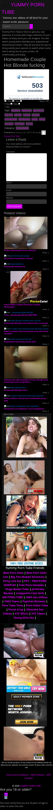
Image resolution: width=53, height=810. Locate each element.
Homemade (22, 128)
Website (9, 198)
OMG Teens (12, 601)
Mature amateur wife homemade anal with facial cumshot (26, 332)
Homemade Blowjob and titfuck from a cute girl (26, 323)
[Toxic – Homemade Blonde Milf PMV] (18, 312)
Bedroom (27, 110)
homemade (11, 119)
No (5, 797)
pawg (35, 119)
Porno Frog (15, 609)
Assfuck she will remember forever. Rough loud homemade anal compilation (26, 381)
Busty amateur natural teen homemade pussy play (25, 399)
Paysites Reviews (33, 601)
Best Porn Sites (13, 573)
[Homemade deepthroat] (14, 264)
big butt (9, 115)
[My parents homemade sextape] (17, 256)
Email (9, 190)
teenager (19, 123)
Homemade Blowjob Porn (15, 390)
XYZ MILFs (21, 613)
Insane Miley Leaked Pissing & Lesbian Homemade (22, 305)
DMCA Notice (37, 774)
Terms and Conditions (17, 774)
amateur (15, 110)
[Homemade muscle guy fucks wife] (18, 339)
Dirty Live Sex (12, 581)
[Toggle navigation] (5, 5)
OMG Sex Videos (36, 597)
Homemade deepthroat (14, 266)
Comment (10, 152)
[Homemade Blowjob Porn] (15, 387)
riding (42, 119)
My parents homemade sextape (18, 258)
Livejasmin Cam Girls (30, 593)
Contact (29, 778)
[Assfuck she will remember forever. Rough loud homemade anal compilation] (26, 362)
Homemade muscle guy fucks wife (20, 342)
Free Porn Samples (31, 585)
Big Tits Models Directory (28, 577)
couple (26, 115)
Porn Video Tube (37, 605)
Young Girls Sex (23, 617)
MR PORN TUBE (12, 597)
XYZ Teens (38, 613)
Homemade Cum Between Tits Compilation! (24, 409)
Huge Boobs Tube (17, 589)
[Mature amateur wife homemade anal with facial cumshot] (26, 329)
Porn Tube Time (12, 605)
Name (9, 182)
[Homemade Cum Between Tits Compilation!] (21, 406)
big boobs (38, 110)
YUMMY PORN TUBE (30, 785)
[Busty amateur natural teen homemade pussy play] (23, 396)
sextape (9, 123)
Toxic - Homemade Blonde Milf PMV (20, 315)
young (29, 123)
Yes (6, 794)
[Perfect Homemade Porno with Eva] (26, 233)
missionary (24, 119)
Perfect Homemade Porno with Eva (20, 250)
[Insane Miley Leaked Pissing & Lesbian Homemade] (26, 287)
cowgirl (35, 115)
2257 (48, 774)
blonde (18, 115)
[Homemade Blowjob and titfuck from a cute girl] (22, 321)
